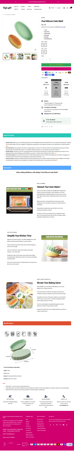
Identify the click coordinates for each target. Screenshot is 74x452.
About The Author (30, 437)
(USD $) (52, 7)
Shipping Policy (40, 423)
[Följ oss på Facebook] (50, 424)
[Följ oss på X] (53, 424)
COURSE (23, 6)
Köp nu (56, 68)
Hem (4, 14)
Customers (28, 428)
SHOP (29, 6)
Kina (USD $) (5, 444)
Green (44, 44)
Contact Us (28, 430)
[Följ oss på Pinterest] (60, 424)
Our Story (28, 426)
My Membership (38, 9)
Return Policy (40, 419)
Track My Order (40, 426)
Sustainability (29, 432)
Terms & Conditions (41, 430)
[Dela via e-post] (51, 126)
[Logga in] (67, 8)
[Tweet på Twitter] (49, 126)
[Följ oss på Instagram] (57, 424)
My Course (29, 9)
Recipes (23, 9)
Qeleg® (43, 17)
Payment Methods (41, 428)
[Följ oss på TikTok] (66, 424)
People (27, 423)
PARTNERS (36, 6)
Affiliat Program (29, 434)
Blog (27, 419)
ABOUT (16, 9)
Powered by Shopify (24, 444)
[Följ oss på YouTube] (63, 424)
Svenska (58, 7)
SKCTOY (16, 6)
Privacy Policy (40, 421)
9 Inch (44, 52)
